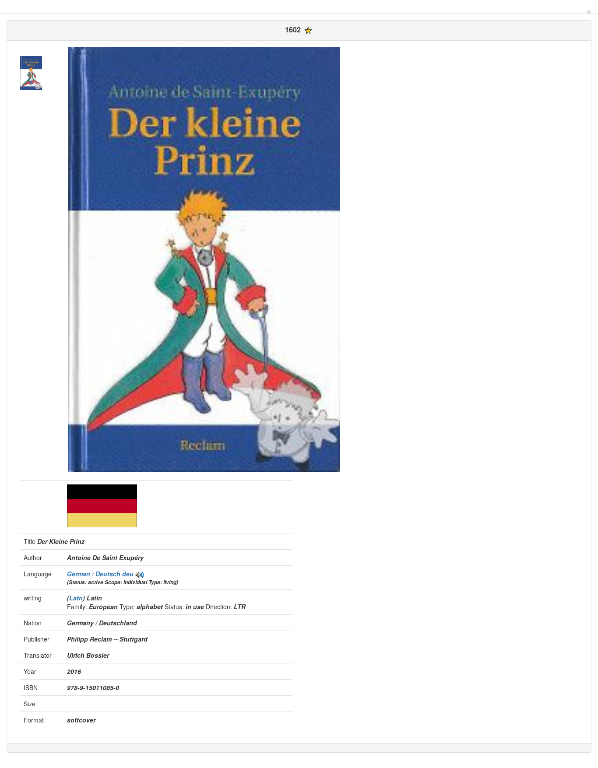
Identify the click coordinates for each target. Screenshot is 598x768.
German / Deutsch (94, 573)
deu (128, 573)
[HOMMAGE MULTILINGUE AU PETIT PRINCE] (139, 573)
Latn (76, 597)
